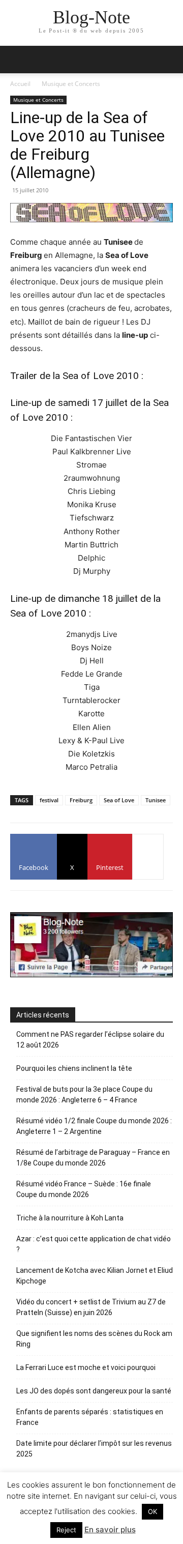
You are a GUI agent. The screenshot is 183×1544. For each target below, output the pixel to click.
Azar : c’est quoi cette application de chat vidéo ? (93, 1244)
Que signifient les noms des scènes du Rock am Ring (94, 1338)
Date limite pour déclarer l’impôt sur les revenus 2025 (94, 1448)
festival (49, 800)
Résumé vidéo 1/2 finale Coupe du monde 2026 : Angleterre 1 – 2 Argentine (94, 1126)
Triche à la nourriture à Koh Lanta (70, 1218)
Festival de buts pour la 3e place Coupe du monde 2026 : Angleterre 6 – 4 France (84, 1094)
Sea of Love (119, 800)
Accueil (20, 83)
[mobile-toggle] (17, 59)
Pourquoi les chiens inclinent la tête (74, 1068)
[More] (148, 857)
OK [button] (152, 1511)
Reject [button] (66, 1530)
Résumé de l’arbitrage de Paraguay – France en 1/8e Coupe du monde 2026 (93, 1157)
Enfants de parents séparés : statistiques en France (89, 1417)
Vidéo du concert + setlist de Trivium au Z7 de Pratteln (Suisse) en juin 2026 (91, 1307)
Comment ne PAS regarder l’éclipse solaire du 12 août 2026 (90, 1039)
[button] (169, 59)
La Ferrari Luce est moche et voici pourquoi (86, 1367)
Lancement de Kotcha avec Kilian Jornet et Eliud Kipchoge (94, 1275)
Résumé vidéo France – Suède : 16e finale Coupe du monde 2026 (83, 1189)
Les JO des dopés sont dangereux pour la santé (93, 1391)
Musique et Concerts (71, 83)
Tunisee (155, 800)
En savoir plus (110, 1529)
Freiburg (81, 800)
